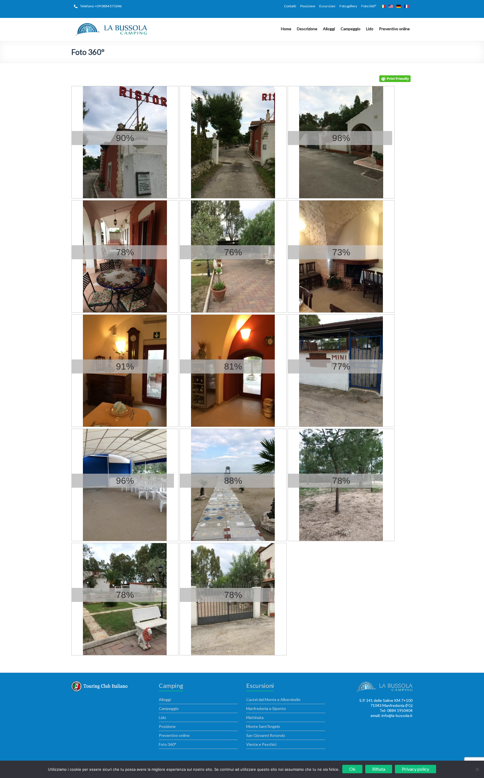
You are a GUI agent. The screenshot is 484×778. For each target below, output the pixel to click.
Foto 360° (368, 6)
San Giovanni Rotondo (265, 735)
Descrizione (307, 28)
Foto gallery (348, 6)
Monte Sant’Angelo (263, 726)
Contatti (290, 6)
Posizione (307, 6)
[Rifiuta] (477, 769)
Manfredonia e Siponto (266, 708)
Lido (369, 28)
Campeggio (350, 28)
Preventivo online (394, 28)
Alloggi (329, 28)
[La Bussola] (110, 24)
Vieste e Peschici (261, 744)
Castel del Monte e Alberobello (273, 699)
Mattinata (255, 717)
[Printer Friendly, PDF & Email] (396, 78)
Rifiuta (378, 769)
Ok (352, 769)
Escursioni (327, 6)
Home (286, 28)
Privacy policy (415, 769)
